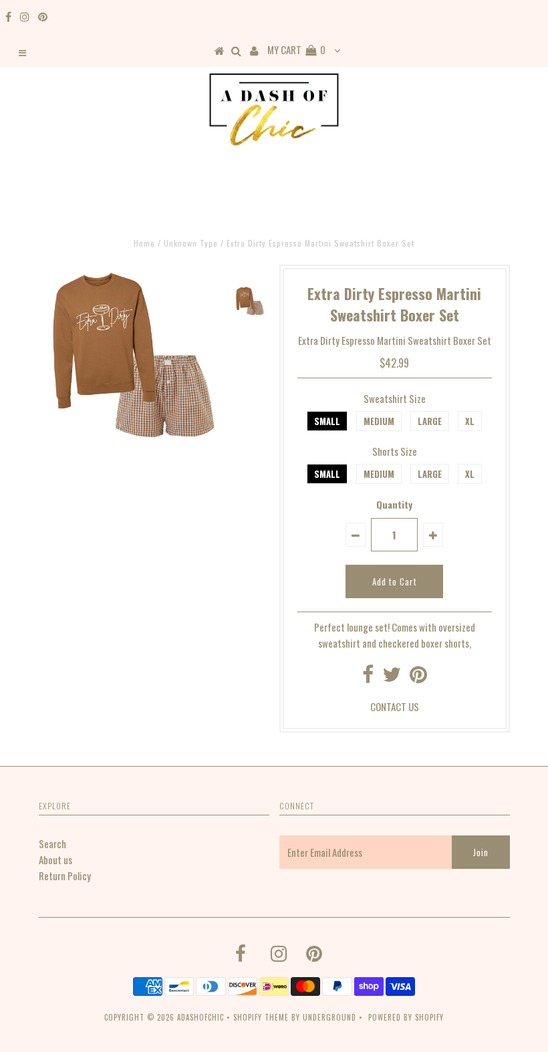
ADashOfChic (200, 1017)
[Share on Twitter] (391, 677)
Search (52, 843)
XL (469, 421)
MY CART (296, 49)
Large (430, 421)
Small (327, 421)
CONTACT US (394, 706)
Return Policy (65, 875)
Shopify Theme (261, 1017)
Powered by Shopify (406, 1017)
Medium (379, 421)
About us (55, 859)
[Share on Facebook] (368, 677)
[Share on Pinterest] (418, 677)
